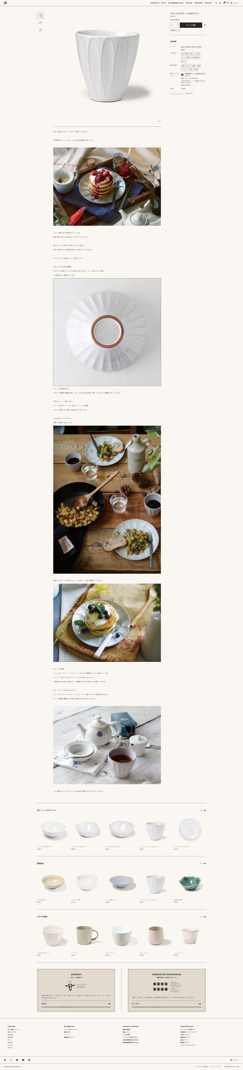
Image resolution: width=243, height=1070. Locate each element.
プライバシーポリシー (216, 1066)
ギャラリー (11, 1045)
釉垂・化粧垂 (196, 66)
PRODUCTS (155, 3)
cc (183, 49)
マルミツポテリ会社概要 (200, 1066)
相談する (44, 1003)
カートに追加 (191, 25)
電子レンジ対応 (195, 53)
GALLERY (189, 3)
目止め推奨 (185, 53)
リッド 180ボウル (110, 900)
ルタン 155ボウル (42, 900)
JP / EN (235, 3)
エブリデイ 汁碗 (75, 900)
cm (183, 47)
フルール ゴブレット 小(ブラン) (148, 900)
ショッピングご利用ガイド (187, 1029)
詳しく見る (135, 1003)
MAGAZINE (199, 3)
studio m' (11, 1034)
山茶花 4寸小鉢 (178, 900)
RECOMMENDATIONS (175, 3)
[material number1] (182, 75)
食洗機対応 (196, 57)
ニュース (66, 1034)
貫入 (191, 69)
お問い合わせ (189, 93)
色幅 (183, 66)
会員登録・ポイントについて (188, 1032)
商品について (126, 1032)
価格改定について (69, 1037)
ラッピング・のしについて (187, 1045)
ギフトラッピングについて (177, 93)
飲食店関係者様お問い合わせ (131, 1042)
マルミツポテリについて (70, 1029)
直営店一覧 (67, 1032)
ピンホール (185, 69)
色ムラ (188, 66)
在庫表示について (175, 30)
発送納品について (185, 1037)
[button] (205, 810)
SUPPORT (208, 3)
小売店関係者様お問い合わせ (131, 1040)
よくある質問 (126, 1034)
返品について (184, 1040)
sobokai (10, 1037)
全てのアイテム (12, 1032)
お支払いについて (185, 1034)
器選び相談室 (126, 1029)
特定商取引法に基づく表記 (231, 1066)
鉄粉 (196, 69)
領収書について (184, 1042)
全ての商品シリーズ (13, 1029)
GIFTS (163, 3)
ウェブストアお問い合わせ (130, 1037)
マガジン (10, 1047)
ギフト (9, 1040)
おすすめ (10, 1042)
